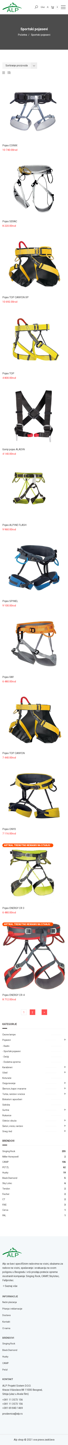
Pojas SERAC (9, 221)
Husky (5, 1356)
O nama (6, 1328)
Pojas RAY (8, 677)
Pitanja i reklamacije (12, 1308)
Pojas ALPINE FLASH (14, 525)
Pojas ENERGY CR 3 (13, 908)
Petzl (5, 1369)
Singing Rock (8, 1343)
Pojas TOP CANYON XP (15, 297)
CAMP (5, 1363)
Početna (22, 34)
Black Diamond (9, 1350)
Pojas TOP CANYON (13, 753)
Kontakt (6, 1321)
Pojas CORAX (9, 145)
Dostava (6, 1315)
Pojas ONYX (9, 829)
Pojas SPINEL (10, 601)
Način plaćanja (9, 1302)
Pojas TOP (8, 373)
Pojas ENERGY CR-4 (13, 995)
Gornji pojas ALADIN (13, 449)
